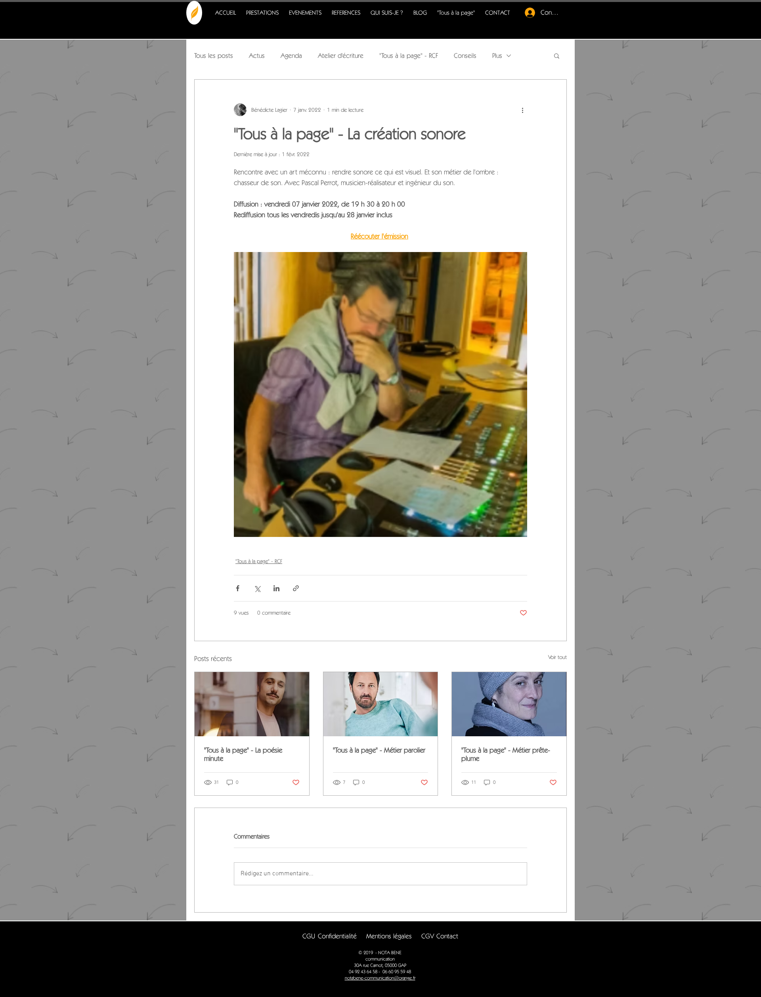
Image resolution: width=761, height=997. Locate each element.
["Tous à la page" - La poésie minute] (252, 704)
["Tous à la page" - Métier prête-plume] (509, 704)
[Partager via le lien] (296, 588)
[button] (556, 55)
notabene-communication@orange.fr (380, 978)
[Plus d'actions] (522, 110)
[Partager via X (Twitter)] (257, 588)
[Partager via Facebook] (237, 588)
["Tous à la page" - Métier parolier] (380, 704)
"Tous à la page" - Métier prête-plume (505, 754)
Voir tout (557, 657)
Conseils (465, 55)
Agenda (291, 55)
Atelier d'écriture (340, 55)
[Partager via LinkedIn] (276, 588)
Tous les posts (213, 55)
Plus (497, 55)
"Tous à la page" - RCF (408, 55)
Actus (257, 55)
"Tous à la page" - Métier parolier (379, 750)
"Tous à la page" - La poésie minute (243, 754)
